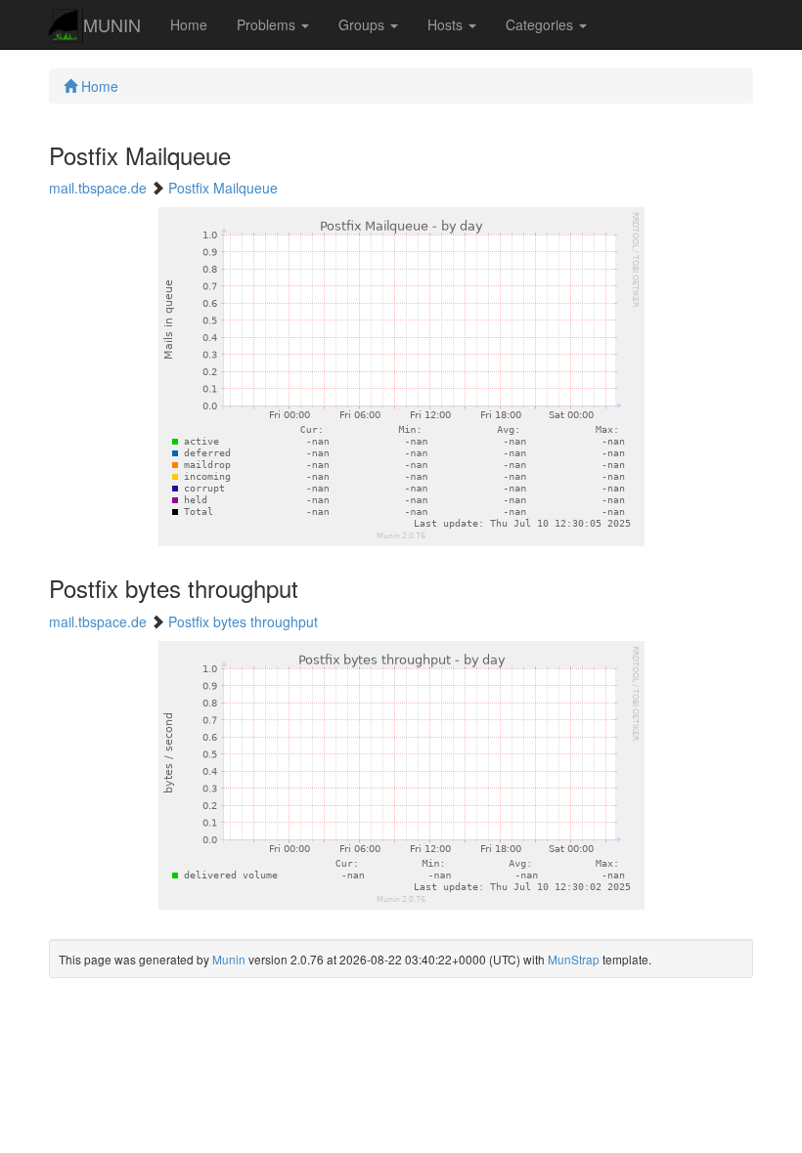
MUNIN (112, 24)
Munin (228, 959)
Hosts (447, 24)
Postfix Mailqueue (223, 187)
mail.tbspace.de (98, 187)
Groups (363, 24)
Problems (268, 24)
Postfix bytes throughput (243, 621)
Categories (541, 24)
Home (188, 24)
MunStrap (574, 959)
